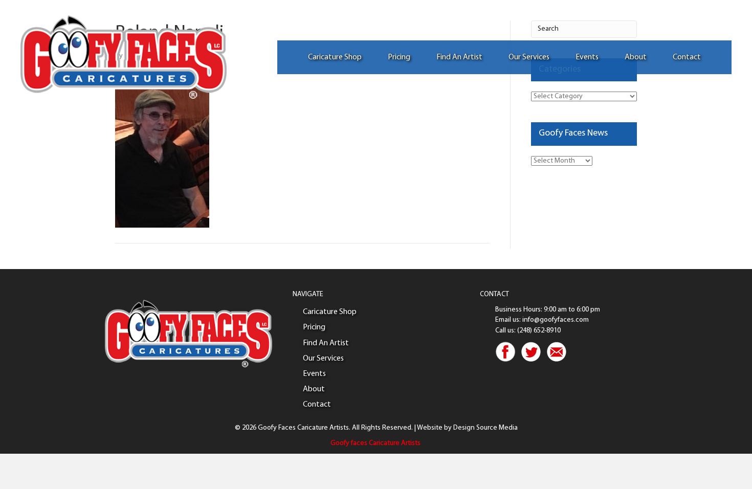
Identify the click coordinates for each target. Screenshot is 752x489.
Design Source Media (485, 428)
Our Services (528, 57)
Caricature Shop (335, 57)
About (636, 57)
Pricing (399, 57)
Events (587, 57)
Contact (687, 57)
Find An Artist (459, 57)
